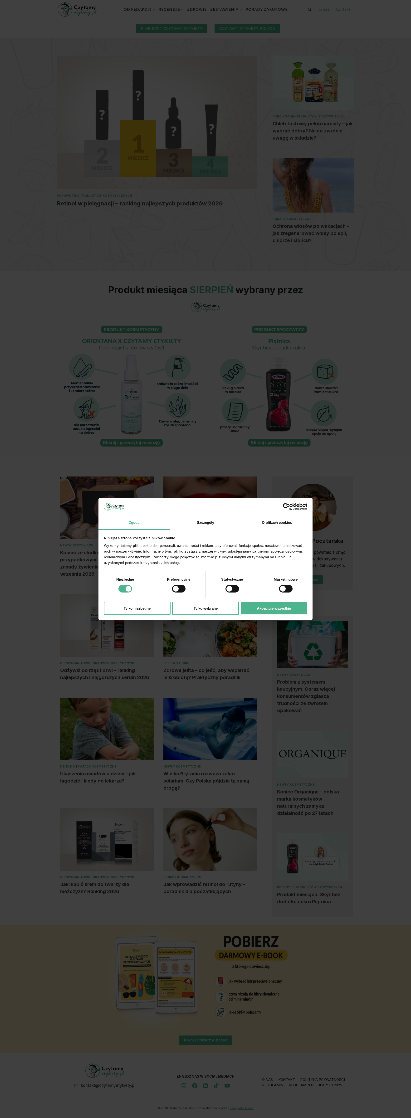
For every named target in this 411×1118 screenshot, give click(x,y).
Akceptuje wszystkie (274, 608)
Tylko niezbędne (137, 608)
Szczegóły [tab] (205, 522)
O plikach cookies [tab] (277, 522)
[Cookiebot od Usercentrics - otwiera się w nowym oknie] (286, 506)
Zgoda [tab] (134, 522)
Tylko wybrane (206, 608)
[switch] (179, 589)
